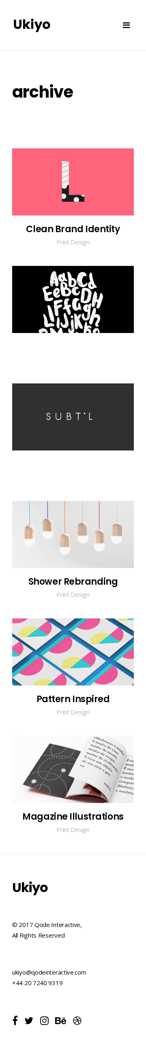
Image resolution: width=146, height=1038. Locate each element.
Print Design (72, 242)
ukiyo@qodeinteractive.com (49, 972)
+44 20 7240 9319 (37, 983)
